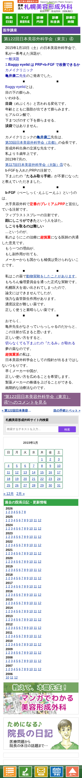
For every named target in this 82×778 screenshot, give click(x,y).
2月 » (20, 494)
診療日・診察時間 (70, 19)
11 (8, 472)
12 (17, 472)
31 (59, 485)
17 (59, 472)
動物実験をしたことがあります (50, 276)
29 (42, 485)
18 (8, 479)
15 (42, 472)
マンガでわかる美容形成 (24, 19)
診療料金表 (55, 19)
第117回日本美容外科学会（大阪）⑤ (34, 165)
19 (17, 479)
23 (50, 479)
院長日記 (9, 19)
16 (50, 472)
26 (17, 485)
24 (59, 479)
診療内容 (40, 19)
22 (42, 479)
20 (25, 479)
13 (25, 472)
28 (33, 485)
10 (59, 465)
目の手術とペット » (66, 410)
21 (33, 479)
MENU (8, 6)
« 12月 (8, 494)
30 (50, 485)
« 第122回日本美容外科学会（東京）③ (17, 410)
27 (25, 485)
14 (33, 472)
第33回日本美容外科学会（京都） (31, 142)
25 (8, 485)
